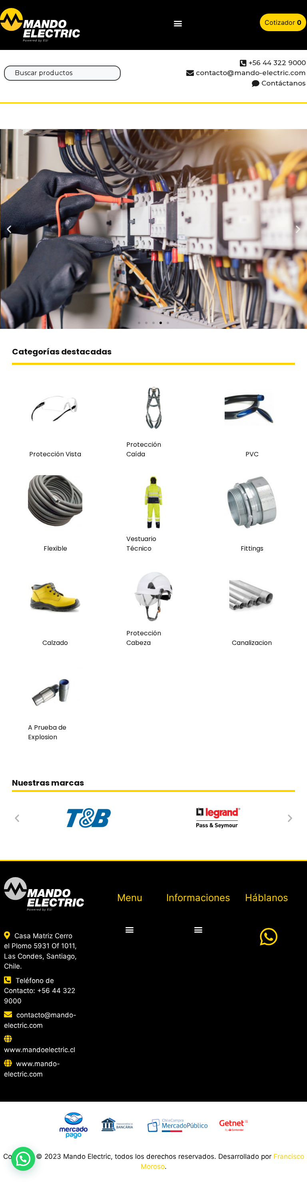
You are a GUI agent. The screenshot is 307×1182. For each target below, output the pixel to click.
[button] (178, 23)
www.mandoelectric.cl (39, 1050)
